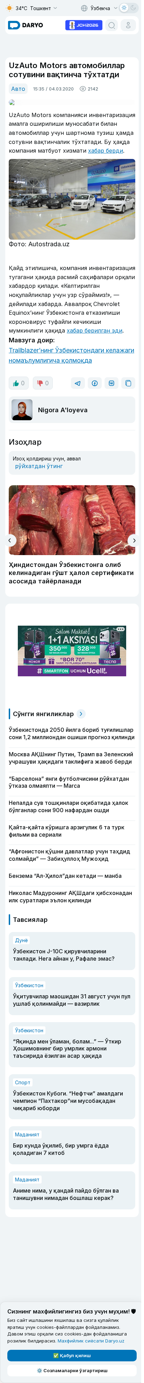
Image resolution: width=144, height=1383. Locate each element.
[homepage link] (25, 25)
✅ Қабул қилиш (72, 1355)
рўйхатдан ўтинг (39, 466)
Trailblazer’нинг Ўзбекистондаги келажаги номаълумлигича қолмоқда (71, 355)
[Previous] (9, 540)
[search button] (111, 25)
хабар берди (105, 150)
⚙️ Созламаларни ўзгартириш (72, 1370)
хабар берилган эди (94, 330)
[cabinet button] (128, 25)
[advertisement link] (83, 24)
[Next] (134, 540)
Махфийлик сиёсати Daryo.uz (91, 1341)
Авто (18, 88)
